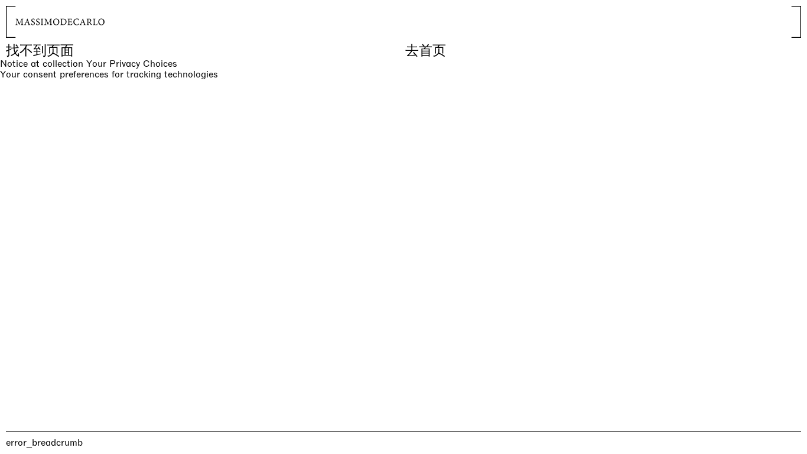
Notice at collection (41, 63)
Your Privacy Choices (131, 64)
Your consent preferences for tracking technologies (109, 74)
